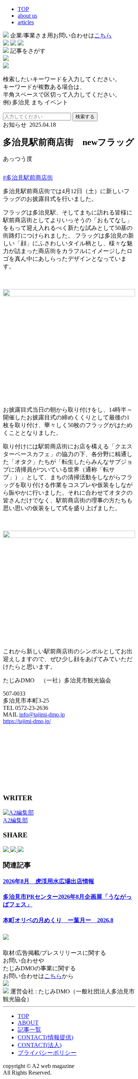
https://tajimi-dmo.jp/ (27, 721)
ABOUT (28, 1023)
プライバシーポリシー (47, 1053)
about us (27, 15)
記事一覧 (29, 1029)
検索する (85, 116)
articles (26, 22)
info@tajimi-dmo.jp (42, 714)
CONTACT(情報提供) (45, 1037)
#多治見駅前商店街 (28, 177)
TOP (23, 9)
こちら (103, 35)
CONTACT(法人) (39, 1045)
